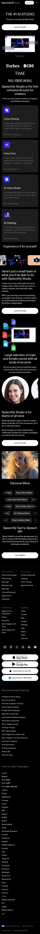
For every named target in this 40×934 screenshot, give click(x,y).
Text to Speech (7, 572)
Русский (5, 835)
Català (4, 907)
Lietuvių (5, 893)
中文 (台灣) (6, 783)
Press (23, 635)
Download (5, 599)
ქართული (6, 872)
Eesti (4, 883)
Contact (24, 614)
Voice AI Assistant (8, 700)
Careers (24, 621)
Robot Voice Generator (10, 721)
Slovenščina (6, 879)
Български (5, 869)
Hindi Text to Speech (9, 741)
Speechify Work (27, 585)
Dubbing (24, 578)
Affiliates (24, 625)
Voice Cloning (26, 582)
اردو (3, 913)
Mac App (5, 582)
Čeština (5, 790)
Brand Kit (24, 638)
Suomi (4, 804)
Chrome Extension (9, 592)
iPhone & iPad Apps (9, 575)
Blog (22, 618)
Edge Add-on (7, 596)
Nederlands (6, 797)
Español (5, 841)
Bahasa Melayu (7, 910)
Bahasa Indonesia (8, 900)
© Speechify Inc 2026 (20, 930)
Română (5, 862)
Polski (4, 828)
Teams (4, 617)
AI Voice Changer (8, 728)
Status (23, 632)
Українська (6, 838)
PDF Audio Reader (9, 731)
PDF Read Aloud (8, 745)
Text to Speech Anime (10, 724)
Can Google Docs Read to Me (13, 734)
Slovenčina (6, 876)
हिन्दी (3, 811)
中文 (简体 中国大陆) (9, 787)
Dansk (4, 793)
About (23, 611)
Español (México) (8, 845)
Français (5, 800)
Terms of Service (27, 926)
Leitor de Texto (7, 755)
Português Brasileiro (9, 831)
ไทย (3, 852)
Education (5, 620)
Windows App (7, 585)
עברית (4, 896)
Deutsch (5, 807)
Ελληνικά (5, 889)
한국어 (4, 821)
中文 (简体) (6, 780)
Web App (5, 589)
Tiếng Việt (5, 859)
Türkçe (4, 855)
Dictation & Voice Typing (11, 697)
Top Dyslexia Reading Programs (14, 717)
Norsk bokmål (7, 824)
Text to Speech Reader (10, 707)
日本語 (4, 817)
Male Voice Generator (10, 714)
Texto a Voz (6, 751)
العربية (4, 773)
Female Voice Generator (11, 710)
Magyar (4, 776)
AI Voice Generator (28, 575)
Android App (6, 578)
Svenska (5, 848)
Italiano (4, 814)
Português (6, 865)
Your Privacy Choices (12, 926)
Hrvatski (5, 886)
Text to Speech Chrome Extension (15, 738)
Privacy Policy (6, 930)
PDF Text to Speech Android (12, 704)
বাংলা (3, 903)
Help (23, 628)
